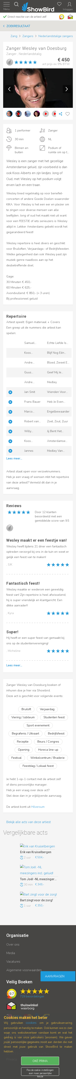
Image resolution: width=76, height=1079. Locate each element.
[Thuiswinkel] (69, 16)
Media (10, 953)
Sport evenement (38, 725)
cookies (31, 1023)
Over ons (12, 944)
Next (67, 89)
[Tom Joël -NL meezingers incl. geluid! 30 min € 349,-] (39, 871)
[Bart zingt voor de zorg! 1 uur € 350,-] (39, 895)
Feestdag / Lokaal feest (38, 766)
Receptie (22, 742)
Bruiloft (26, 709)
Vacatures (13, 961)
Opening (23, 750)
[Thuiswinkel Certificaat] (22, 1005)
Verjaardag (47, 709)
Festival (16, 758)
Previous (9, 89)
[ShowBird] (38, 6)
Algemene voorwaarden (24, 970)
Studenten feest (54, 717)
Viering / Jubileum (23, 717)
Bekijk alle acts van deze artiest (28, 822)
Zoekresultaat (18, 26)
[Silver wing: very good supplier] (9, 62)
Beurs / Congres (48, 742)
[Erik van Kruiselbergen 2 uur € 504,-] (39, 847)
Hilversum (38, 807)
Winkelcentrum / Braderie (47, 758)
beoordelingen (32, 996)
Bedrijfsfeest (56, 733)
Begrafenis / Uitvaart (25, 733)
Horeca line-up (48, 750)
